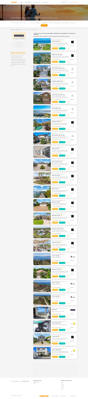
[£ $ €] (32, 22)
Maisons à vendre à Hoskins (17, 55)
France (62, 384)
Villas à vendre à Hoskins (16, 57)
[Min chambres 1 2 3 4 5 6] (37, 22)
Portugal (62, 385)
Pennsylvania (57, 348)
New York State (57, 321)
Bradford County (61, 348)
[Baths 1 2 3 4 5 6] (52, 22)
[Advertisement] (19, 75)
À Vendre (21, 2)
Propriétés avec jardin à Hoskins (18, 62)
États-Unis (53, 39)
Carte (68, 48)
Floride (56, 39)
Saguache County (60, 254)
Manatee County (60, 120)
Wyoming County (62, 321)
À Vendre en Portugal (36, 2)
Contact (34, 383)
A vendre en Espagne (28, 2)
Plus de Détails (55, 48)
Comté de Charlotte (60, 187)
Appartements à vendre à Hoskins (18, 59)
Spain (62, 387)
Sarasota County (60, 39)
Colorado (56, 254)
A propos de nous (36, 382)
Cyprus (62, 382)
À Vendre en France (45, 2)
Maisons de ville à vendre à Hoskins (18, 60)
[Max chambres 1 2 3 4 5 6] (45, 22)
